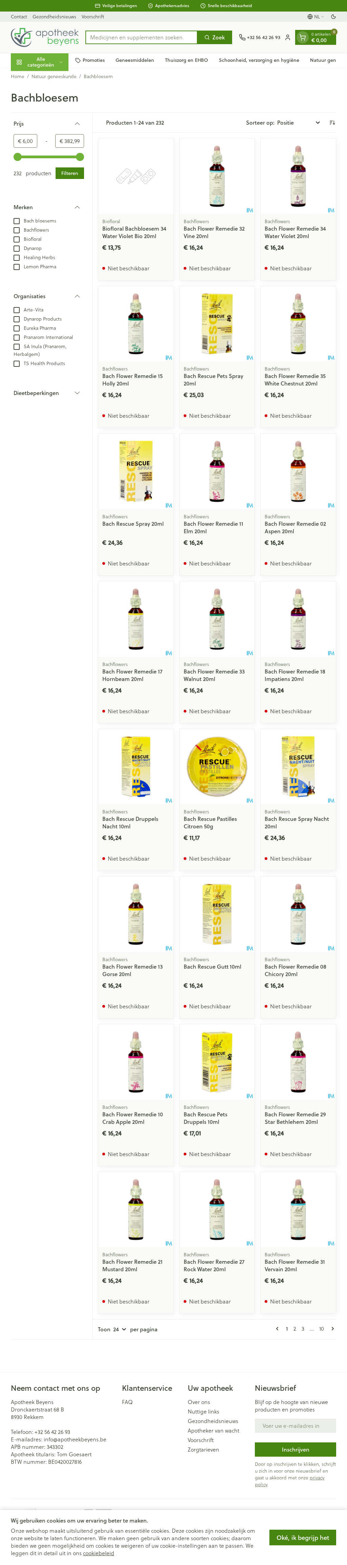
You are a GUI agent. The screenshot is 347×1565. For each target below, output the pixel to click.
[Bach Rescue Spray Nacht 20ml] (298, 767)
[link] (278, 1329)
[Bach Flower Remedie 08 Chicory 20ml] (298, 914)
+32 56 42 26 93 (52, 1432)
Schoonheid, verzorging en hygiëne (259, 60)
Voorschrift (93, 16)
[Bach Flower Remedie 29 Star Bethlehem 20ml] (298, 1062)
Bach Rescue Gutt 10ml (212, 966)
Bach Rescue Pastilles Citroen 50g (210, 822)
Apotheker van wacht (213, 1430)
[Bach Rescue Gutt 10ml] (217, 914)
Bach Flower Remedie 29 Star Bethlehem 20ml (295, 1118)
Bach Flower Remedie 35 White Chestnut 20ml (295, 379)
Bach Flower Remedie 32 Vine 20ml (214, 232)
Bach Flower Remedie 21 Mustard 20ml (132, 1265)
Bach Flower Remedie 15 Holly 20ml (132, 379)
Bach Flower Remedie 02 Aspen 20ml (295, 527)
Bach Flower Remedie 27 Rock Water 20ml (214, 1265)
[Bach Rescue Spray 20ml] (136, 471)
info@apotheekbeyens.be (75, 1439)
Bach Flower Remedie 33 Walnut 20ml (214, 675)
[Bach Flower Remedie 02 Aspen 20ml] (298, 471)
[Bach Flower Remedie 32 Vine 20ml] (217, 176)
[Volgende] (331, 1329)
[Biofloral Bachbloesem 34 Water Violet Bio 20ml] (136, 176)
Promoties (94, 60)
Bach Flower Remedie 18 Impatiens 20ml (295, 675)
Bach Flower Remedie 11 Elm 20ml (213, 527)
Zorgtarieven (203, 1449)
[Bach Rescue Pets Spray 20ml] (217, 324)
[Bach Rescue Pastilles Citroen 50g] (217, 767)
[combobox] (141, 37)
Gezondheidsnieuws (54, 16)
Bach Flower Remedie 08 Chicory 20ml (295, 970)
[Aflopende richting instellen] (332, 122)
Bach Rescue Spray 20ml (133, 523)
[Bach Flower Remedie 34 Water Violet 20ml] (298, 176)
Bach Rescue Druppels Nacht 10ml (130, 822)
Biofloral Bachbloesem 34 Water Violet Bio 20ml (134, 232)
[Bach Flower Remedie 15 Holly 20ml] (136, 324)
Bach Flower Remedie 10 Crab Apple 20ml (132, 1118)
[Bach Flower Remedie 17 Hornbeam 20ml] (136, 619)
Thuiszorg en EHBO (186, 60)
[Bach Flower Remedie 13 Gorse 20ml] (136, 914)
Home (17, 76)
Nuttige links (203, 1411)
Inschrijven (295, 1449)
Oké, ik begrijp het (303, 1537)
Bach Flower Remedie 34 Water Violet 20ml (295, 232)
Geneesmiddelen (135, 60)
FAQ (127, 1402)
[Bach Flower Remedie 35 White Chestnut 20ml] (298, 324)
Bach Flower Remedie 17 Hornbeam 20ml (132, 675)
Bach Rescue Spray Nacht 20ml (297, 822)
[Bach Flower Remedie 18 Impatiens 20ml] (298, 619)
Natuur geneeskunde (54, 76)
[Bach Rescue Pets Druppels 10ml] (217, 1062)
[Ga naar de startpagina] (45, 37)
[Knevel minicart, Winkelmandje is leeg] (303, 37)
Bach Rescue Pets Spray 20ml (213, 379)
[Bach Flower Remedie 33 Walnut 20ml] (217, 619)
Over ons (199, 1402)
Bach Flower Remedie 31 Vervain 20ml (295, 1265)
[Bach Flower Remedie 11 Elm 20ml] (217, 471)
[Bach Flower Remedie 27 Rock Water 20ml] (217, 1209)
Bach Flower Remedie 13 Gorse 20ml (132, 970)
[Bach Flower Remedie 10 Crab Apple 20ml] (136, 1062)
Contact (19, 16)
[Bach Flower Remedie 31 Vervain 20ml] (298, 1209)
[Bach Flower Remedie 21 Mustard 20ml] (136, 1209)
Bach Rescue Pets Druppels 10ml (205, 1118)
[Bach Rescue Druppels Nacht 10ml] (136, 767)
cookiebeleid (98, 1553)
